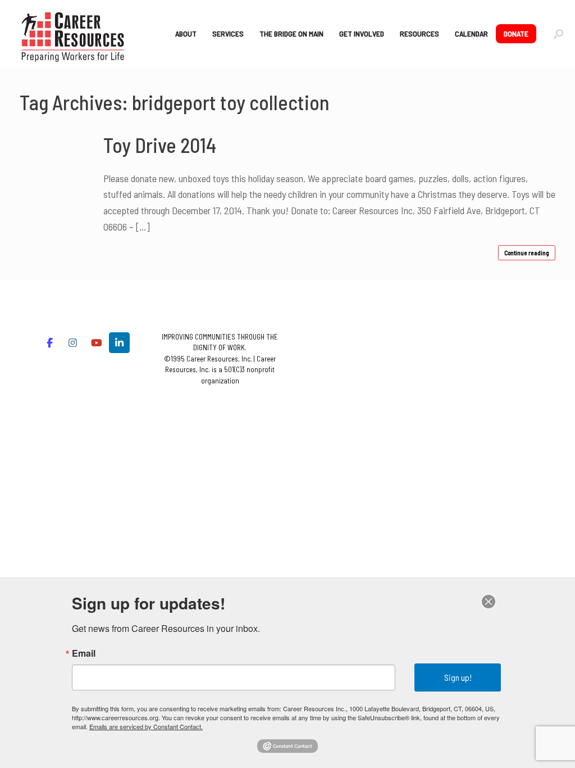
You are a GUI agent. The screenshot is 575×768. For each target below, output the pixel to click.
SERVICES (228, 33)
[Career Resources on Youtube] (96, 342)
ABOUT (186, 33)
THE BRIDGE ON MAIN (291, 33)
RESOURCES (419, 33)
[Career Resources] (73, 34)
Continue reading (526, 252)
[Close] (488, 601)
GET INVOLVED (361, 33)
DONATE (516, 33)
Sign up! (458, 677)
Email (83, 653)
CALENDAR (471, 33)
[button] (558, 33)
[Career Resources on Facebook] (49, 342)
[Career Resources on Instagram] (73, 342)
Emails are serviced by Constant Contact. (146, 726)
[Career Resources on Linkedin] (119, 342)
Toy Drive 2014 (159, 145)
